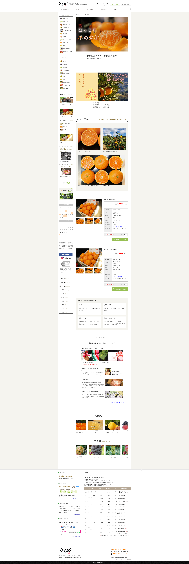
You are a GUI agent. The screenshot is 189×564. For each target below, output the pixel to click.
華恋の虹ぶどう (66, 24)
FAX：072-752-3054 (117, 226)
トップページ (79, 14)
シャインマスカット (67, 39)
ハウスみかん (66, 42)
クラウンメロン (66, 123)
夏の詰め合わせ (66, 48)
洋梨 (64, 76)
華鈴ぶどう (65, 18)
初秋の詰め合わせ (67, 82)
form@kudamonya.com (121, 557)
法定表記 (129, 559)
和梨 (64, 45)
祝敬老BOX (66, 88)
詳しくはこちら (76, 498)
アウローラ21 (66, 27)
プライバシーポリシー (119, 559)
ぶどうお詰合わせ (67, 30)
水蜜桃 (64, 36)
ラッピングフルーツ (67, 51)
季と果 (64, 129)
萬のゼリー (65, 126)
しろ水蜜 (65, 33)
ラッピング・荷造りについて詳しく (118, 402)
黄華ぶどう (65, 21)
